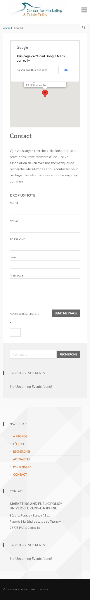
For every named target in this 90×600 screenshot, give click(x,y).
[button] (45, 93)
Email (14, 221)
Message (16, 275)
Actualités (21, 459)
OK (66, 70)
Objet (14, 257)
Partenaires (22, 467)
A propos (20, 436)
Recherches (22, 451)
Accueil (7, 27)
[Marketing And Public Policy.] (35, 9)
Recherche (68, 354)
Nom (14, 203)
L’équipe (19, 444)
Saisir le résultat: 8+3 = (25, 318)
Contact (20, 474)
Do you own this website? (32, 70)
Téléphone (17, 239)
